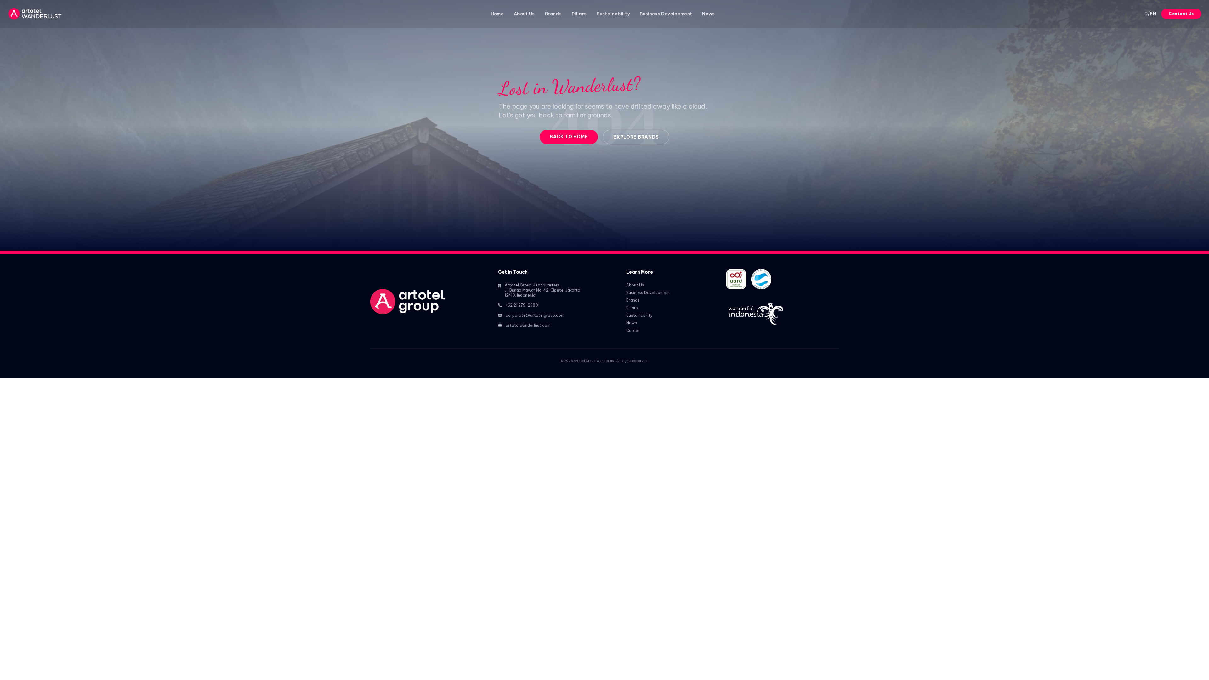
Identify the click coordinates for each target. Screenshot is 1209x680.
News (708, 14)
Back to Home (569, 136)
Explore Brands (636, 137)
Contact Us (1181, 13)
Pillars (579, 14)
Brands (553, 14)
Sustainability (613, 14)
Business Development (666, 14)
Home (497, 14)
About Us (524, 14)
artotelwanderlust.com (528, 325)
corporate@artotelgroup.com (535, 315)
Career (633, 330)
